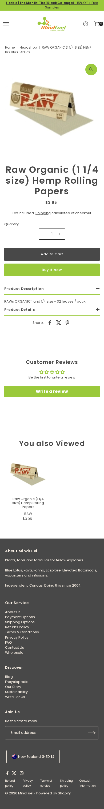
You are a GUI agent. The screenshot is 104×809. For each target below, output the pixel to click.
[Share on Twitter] (59, 323)
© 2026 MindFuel (19, 793)
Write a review (52, 391)
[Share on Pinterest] (67, 323)
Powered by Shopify (53, 793)
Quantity (11, 224)
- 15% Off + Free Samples (52, 5)
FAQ (8, 642)
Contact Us (14, 647)
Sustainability (16, 692)
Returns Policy (17, 627)
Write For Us (15, 697)
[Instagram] (21, 774)
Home (10, 47)
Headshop (28, 47)
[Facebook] (7, 774)
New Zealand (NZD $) (36, 756)
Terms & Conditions (22, 632)
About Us (13, 612)
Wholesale (14, 652)
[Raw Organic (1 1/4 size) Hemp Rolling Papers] (28, 474)
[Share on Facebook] (50, 323)
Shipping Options (20, 622)
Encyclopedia (17, 681)
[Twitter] (14, 774)
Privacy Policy (17, 637)
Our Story (13, 687)
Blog (9, 676)
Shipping (43, 213)
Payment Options (20, 617)
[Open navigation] (6, 24)
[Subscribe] (91, 732)
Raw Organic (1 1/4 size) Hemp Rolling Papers (28, 503)
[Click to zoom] (91, 69)
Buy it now (52, 270)
